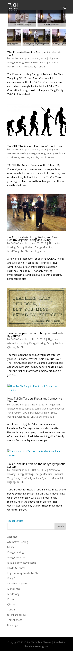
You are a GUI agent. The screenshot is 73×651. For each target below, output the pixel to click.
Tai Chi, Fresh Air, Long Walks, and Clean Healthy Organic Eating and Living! (33, 238)
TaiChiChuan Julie (20, 58)
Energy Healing (15, 62)
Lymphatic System (40, 478)
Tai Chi (41, 66)
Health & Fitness (16, 568)
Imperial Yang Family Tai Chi (22, 573)
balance (11, 547)
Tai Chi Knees (47, 157)
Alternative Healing (17, 153)
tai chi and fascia (44, 416)
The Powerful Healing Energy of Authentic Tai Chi (34, 54)
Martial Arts (36, 412)
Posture (25, 157)
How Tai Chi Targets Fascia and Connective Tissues (34, 400)
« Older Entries (15, 520)
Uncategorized (37, 251)
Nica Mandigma (38, 646)
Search (60, 526)
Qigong (11, 347)
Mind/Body (30, 66)
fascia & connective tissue (39, 408)
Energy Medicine (34, 62)
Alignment (54, 58)
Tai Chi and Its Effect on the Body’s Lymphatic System (36, 465)
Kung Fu (11, 578)
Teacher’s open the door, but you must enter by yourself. (36, 334)
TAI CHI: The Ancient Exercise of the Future (34, 146)
